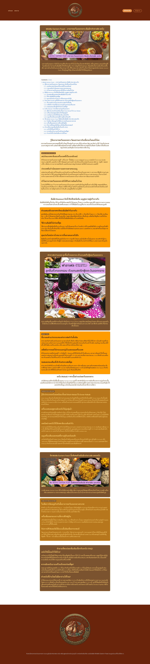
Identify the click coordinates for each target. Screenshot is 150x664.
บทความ (16, 11)
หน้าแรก (10, 11)
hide (50, 80)
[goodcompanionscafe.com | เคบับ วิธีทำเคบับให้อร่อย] (75, 10)
